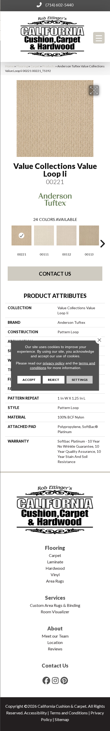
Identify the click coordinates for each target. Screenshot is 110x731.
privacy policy (53, 363)
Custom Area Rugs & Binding (55, 605)
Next (102, 236)
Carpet (35, 66)
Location (55, 642)
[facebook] (46, 680)
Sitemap (62, 719)
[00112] (66, 235)
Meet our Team (55, 635)
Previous (8, 236)
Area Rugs (55, 580)
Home (9, 66)
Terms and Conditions (69, 712)
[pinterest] (64, 680)
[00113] (89, 235)
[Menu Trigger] (99, 38)
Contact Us (55, 274)
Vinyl (55, 574)
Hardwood (55, 568)
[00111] (44, 235)
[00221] (21, 235)
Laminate (55, 561)
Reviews (55, 648)
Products (48, 66)
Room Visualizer (55, 611)
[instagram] (55, 680)
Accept (29, 380)
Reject (53, 380)
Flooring (22, 66)
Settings (79, 380)
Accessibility (35, 712)
